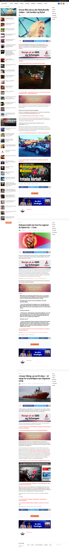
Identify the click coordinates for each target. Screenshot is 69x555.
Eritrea (27, 334)
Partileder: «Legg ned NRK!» (9, 80)
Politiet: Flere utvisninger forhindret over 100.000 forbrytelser (9, 140)
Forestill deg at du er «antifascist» (10, 107)
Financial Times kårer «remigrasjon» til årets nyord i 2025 (10, 60)
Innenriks (16, 3)
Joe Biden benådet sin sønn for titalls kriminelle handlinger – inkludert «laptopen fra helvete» (10, 196)
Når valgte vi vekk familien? (9, 91)
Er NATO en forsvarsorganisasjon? (10, 155)
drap (21, 183)
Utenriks (21, 3)
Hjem (19, 222)
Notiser (11, 3)
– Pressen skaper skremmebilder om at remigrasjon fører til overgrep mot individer (10, 45)
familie (25, 183)
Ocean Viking (39, 506)
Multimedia (27, 3)
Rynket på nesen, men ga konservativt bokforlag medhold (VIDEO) (10, 162)
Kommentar (33, 3)
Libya (35, 506)
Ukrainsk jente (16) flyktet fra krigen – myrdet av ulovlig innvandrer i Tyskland (10, 134)
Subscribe (35, 193)
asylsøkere (23, 334)
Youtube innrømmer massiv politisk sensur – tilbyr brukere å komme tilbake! (8, 122)
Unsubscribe (35, 344)
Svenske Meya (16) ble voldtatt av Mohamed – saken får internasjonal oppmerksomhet (10, 97)
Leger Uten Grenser (30, 506)
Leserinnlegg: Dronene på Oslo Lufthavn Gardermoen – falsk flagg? (10, 114)
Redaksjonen (29, 209)
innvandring (29, 183)
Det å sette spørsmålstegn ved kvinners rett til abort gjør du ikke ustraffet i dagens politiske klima (10, 190)
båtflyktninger (23, 506)
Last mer (8, 222)
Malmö (33, 183)
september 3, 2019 (30, 230)
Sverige (36, 183)
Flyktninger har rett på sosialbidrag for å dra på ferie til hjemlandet (34, 332)
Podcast (45, 3)
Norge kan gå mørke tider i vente (10, 64)
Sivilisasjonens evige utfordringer (10, 211)
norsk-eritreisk (31, 334)
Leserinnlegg (39, 3)
